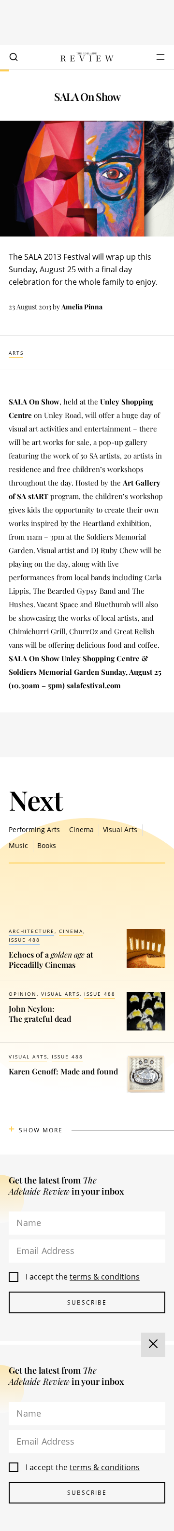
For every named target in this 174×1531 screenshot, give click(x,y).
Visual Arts (120, 829)
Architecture (32, 931)
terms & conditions (105, 1276)
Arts (16, 352)
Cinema (81, 829)
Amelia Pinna (81, 306)
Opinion (23, 993)
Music (18, 845)
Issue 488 (24, 939)
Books (46, 845)
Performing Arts (34, 829)
